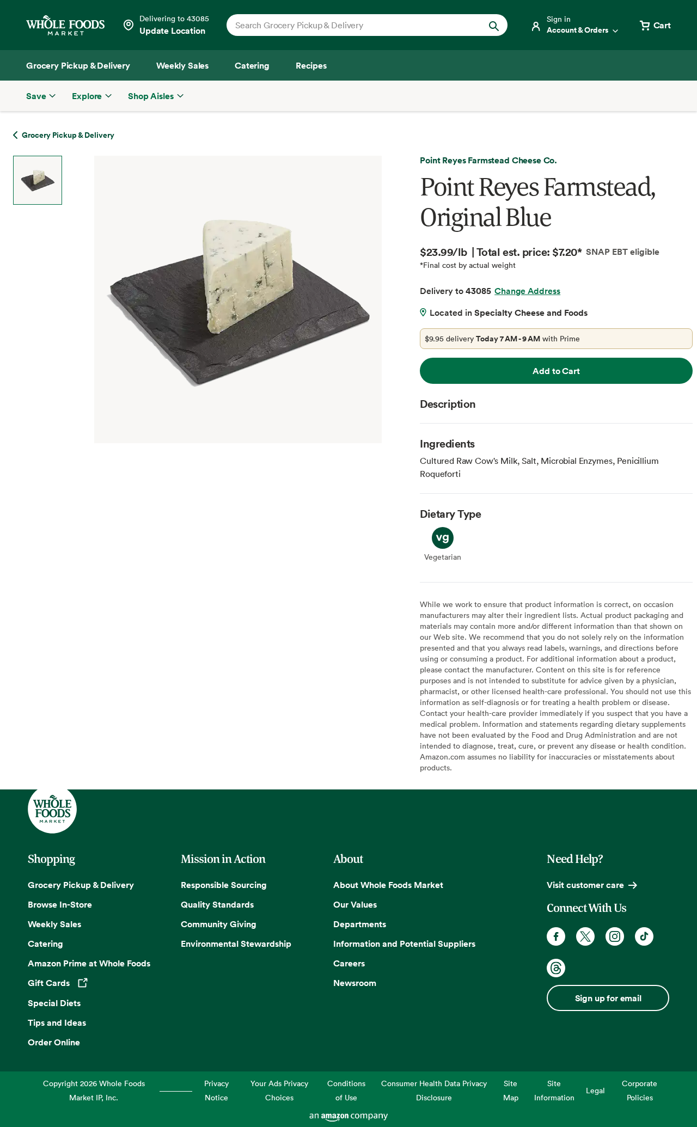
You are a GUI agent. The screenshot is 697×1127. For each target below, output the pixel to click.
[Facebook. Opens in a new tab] (556, 936)
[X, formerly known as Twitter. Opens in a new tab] (585, 936)
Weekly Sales (54, 924)
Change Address (527, 291)
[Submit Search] (494, 25)
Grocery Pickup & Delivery (81, 885)
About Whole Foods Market (388, 885)
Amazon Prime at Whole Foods (89, 963)
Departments (359, 924)
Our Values (355, 904)
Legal (595, 1090)
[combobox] (353, 25)
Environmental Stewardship (236, 944)
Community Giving (218, 924)
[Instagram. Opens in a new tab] (615, 936)
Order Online (54, 1042)
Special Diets (54, 1003)
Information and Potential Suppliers (404, 944)
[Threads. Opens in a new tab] (556, 968)
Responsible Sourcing (224, 885)
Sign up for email (608, 998)
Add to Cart (556, 371)
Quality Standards (217, 904)
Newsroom (354, 983)
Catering (45, 944)
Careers (349, 963)
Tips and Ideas (57, 1022)
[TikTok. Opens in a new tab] (644, 936)
